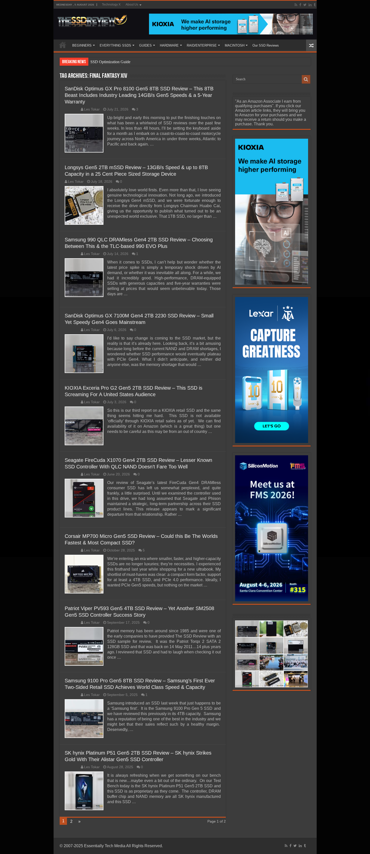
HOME (62, 45)
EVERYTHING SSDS (115, 45)
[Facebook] (300, 5)
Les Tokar (92, 109)
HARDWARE (169, 45)
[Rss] (296, 5)
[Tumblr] (314, 5)
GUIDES (145, 45)
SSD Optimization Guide (110, 62)
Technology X (111, 4)
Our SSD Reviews (265, 45)
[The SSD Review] (92, 20)
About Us (132, 4)
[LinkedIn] (310, 5)
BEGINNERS (82, 45)
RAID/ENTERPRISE (202, 45)
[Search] (306, 79)
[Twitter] (305, 5)
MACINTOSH (234, 45)
